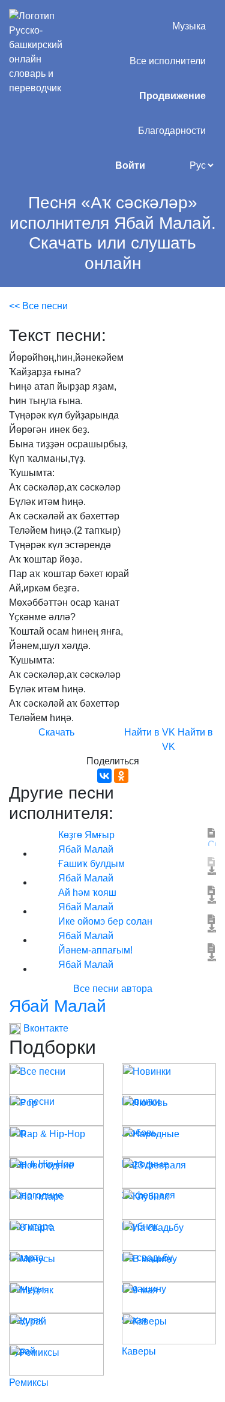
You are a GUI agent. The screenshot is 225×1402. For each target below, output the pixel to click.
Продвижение (172, 96)
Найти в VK (149, 732)
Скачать (56, 732)
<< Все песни (38, 306)
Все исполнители (168, 61)
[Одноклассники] (121, 776)
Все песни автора (112, 989)
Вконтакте (44, 1028)
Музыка (189, 26)
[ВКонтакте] (104, 776)
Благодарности (172, 130)
